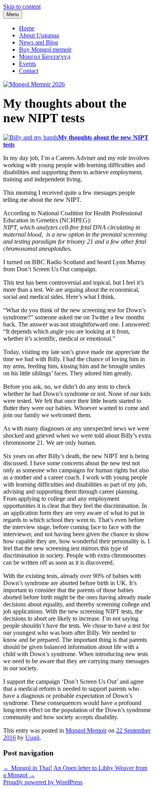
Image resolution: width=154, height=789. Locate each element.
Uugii (32, 737)
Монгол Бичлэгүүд (44, 56)
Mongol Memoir (86, 730)
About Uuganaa (39, 35)
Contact (28, 70)
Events (27, 63)
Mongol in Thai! (27, 768)
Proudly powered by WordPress (43, 782)
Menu (12, 14)
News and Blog (38, 42)
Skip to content (22, 6)
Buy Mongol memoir (45, 49)
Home (26, 28)
